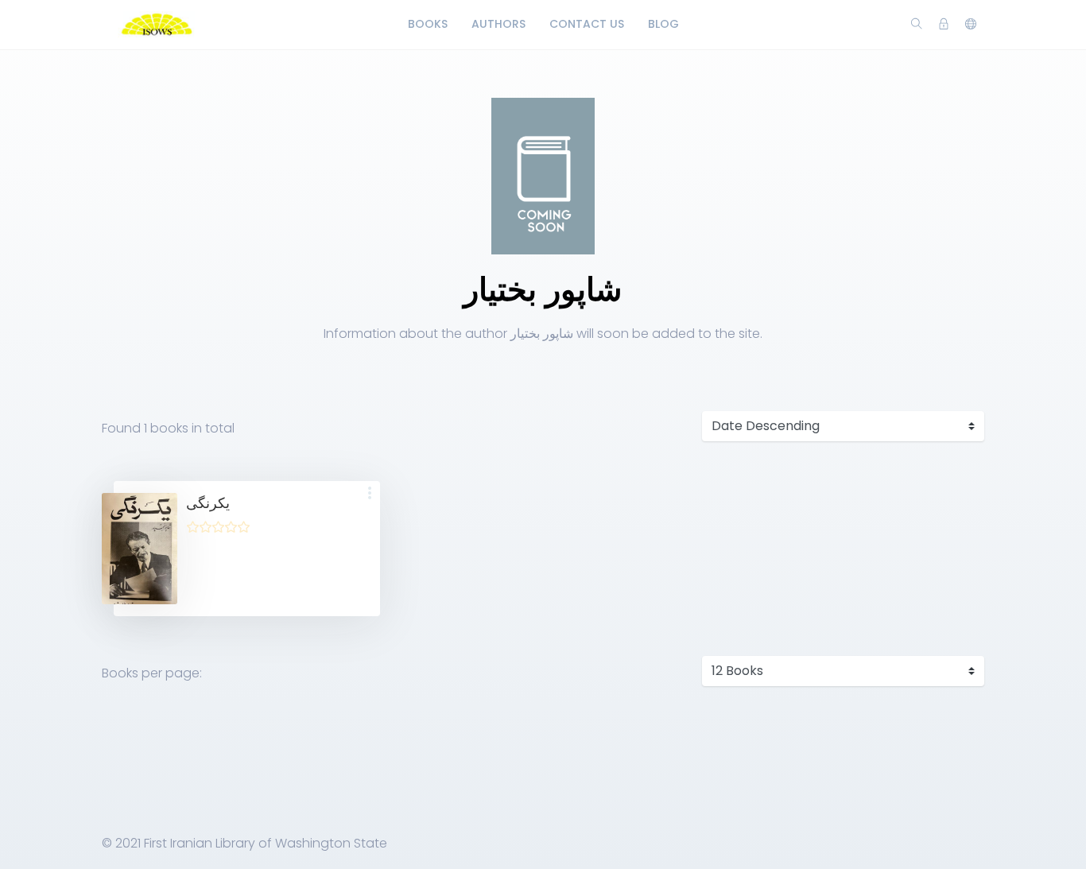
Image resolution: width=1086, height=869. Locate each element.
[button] (369, 494)
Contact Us (586, 24)
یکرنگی (208, 503)
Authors (498, 24)
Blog (663, 24)
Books (428, 24)
